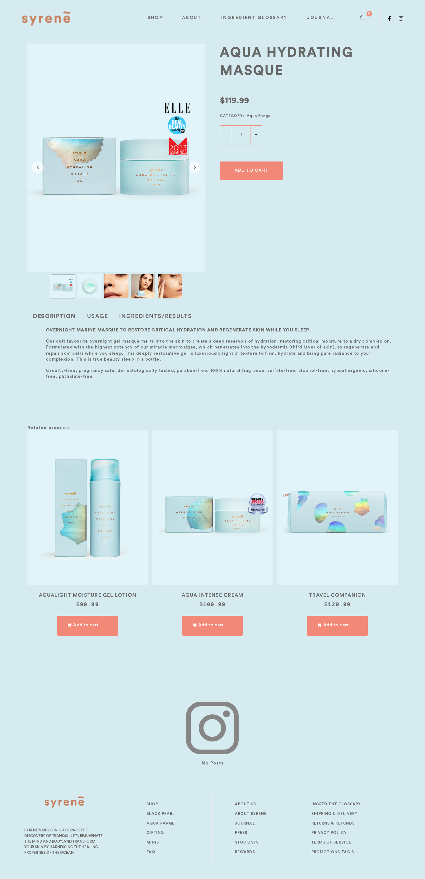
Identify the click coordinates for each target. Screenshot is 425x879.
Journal (320, 18)
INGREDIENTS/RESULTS (155, 316)
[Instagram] (401, 18)
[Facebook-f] (389, 18)
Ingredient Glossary (254, 18)
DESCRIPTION (54, 316)
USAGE (97, 316)
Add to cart (252, 170)
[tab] (54, 316)
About (192, 18)
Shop (154, 18)
